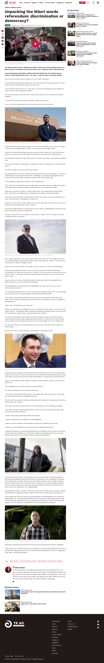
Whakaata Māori (73, 626)
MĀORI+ (70, 629)
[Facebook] (91, 621)
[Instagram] (91, 625)
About (70, 621)
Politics (41, 2)
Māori (87, 2)
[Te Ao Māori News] (14, 637)
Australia (55, 653)
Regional (34, 2)
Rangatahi (68, 2)
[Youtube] (91, 628)
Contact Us (71, 624)
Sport (53, 648)
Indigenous (60, 2)
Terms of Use (19, 656)
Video (21, 2)
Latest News (56, 621)
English (82, 2)
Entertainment (56, 645)
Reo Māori (55, 637)
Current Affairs (50, 2)
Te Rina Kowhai (40, 25)
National (27, 2)
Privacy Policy (9, 656)
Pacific (54, 650)
